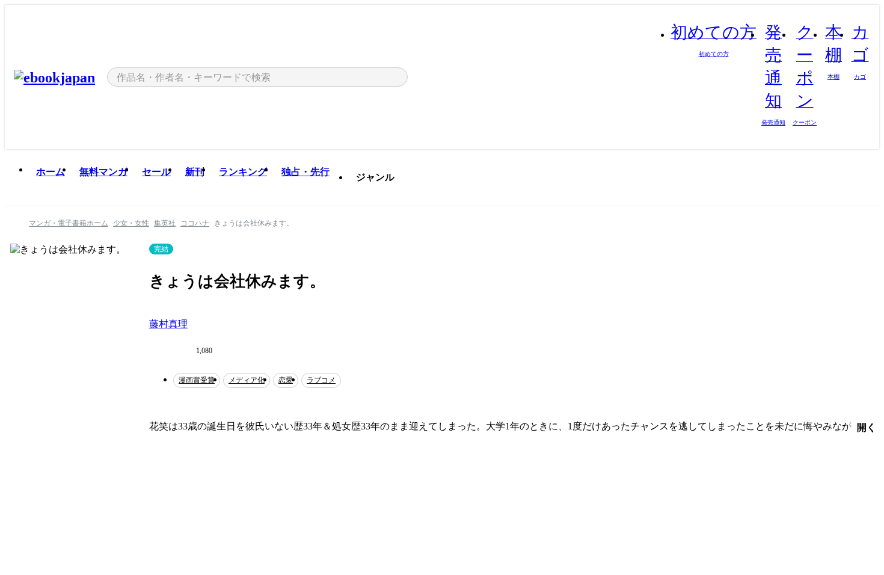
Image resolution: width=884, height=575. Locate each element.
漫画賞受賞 (197, 380)
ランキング (243, 172)
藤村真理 (168, 324)
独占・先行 (305, 172)
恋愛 (285, 380)
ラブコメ (321, 380)
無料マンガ (103, 172)
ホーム (50, 172)
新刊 (194, 172)
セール (156, 172)
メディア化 (247, 380)
